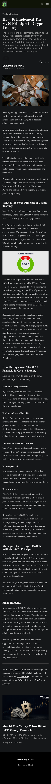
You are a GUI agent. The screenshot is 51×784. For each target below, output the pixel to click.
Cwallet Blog (23, 676)
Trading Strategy (10, 14)
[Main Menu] (47, 4)
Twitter (20, 680)
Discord (6, 683)
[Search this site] (42, 4)
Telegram (29, 680)
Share (43, 63)
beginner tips (17, 669)
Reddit (37, 680)
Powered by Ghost (25, 765)
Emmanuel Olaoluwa (13, 66)
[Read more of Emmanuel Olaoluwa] (5, 59)
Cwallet (41, 586)
